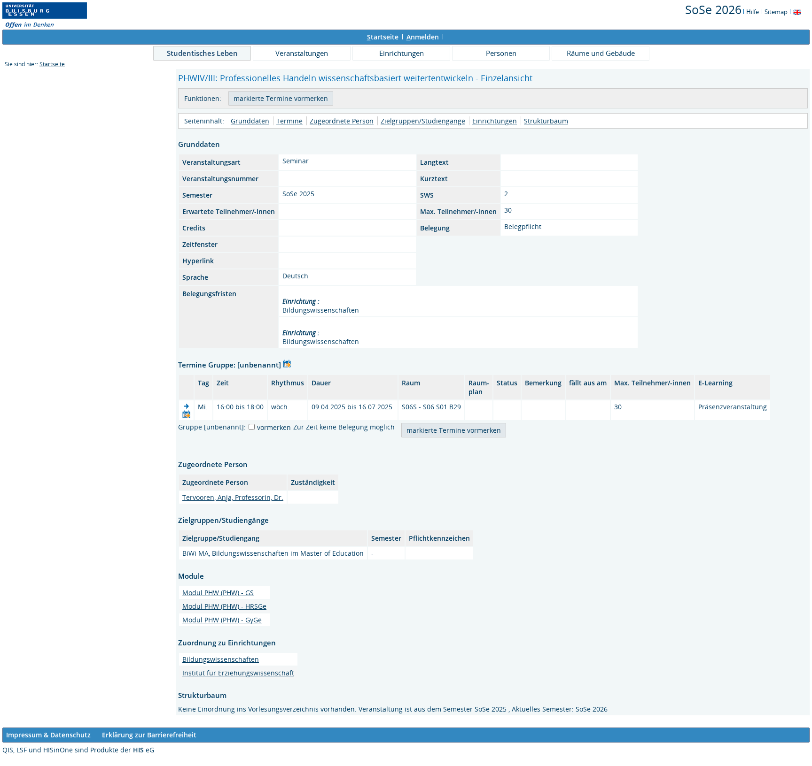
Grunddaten (250, 120)
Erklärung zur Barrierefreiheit (149, 734)
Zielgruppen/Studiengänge (423, 120)
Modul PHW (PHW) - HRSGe (224, 606)
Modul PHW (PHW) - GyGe (222, 619)
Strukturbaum (546, 120)
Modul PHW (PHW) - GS (218, 592)
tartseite (382, 36)
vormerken (274, 427)
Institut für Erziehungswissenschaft (238, 672)
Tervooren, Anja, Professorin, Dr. (232, 497)
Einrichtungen (401, 53)
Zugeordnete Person (342, 120)
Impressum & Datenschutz (48, 734)
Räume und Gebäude (601, 53)
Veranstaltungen (301, 53)
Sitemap (776, 12)
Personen (501, 53)
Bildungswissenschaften (220, 659)
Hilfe (752, 12)
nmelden (422, 36)
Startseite (52, 64)
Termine (289, 120)
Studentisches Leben (202, 53)
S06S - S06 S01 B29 (431, 406)
